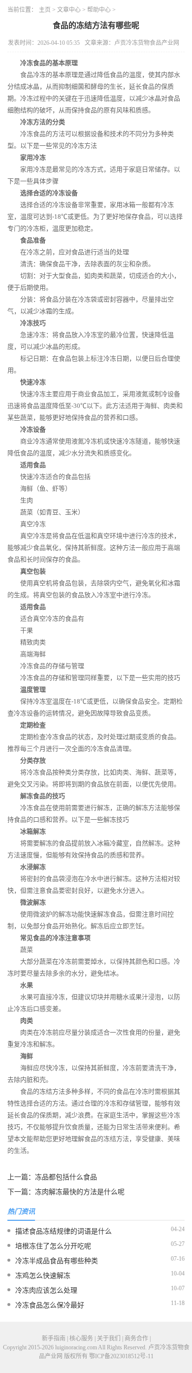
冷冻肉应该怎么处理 (46, 1290)
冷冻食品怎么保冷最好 (49, 1305)
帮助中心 (99, 9)
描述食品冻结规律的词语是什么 (63, 1231)
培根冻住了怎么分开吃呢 (53, 1246)
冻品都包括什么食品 (66, 1177)
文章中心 (69, 9)
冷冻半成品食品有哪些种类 (56, 1261)
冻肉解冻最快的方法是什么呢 (80, 1192)
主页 (45, 9)
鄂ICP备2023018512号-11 (121, 1356)
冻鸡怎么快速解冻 (42, 1275)
